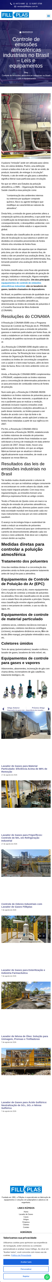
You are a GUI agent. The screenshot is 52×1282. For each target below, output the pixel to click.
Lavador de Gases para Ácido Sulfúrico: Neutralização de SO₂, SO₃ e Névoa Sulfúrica (24, 1105)
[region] (26, 1257)
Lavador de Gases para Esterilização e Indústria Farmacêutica (23, 971)
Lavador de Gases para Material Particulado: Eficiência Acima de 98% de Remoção (24, 769)
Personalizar (26, 1269)
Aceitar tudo (26, 1262)
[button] (48, 16)
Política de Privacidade (21, 1255)
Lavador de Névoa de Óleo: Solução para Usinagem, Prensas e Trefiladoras (24, 1038)
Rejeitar (26, 1276)
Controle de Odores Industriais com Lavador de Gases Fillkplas (21, 905)
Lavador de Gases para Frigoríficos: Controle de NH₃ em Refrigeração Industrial (21, 838)
